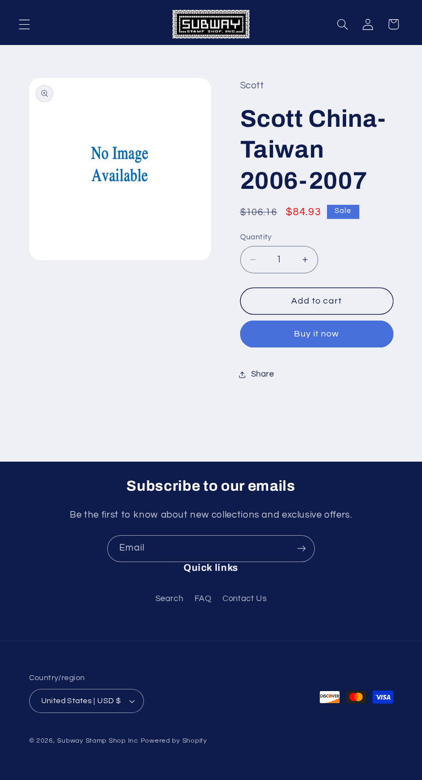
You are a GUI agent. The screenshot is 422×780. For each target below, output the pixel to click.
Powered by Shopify (174, 741)
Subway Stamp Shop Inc (97, 741)
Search (170, 598)
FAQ (203, 598)
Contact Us (244, 598)
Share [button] (262, 374)
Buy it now (317, 333)
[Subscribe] (301, 548)
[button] (24, 24)
